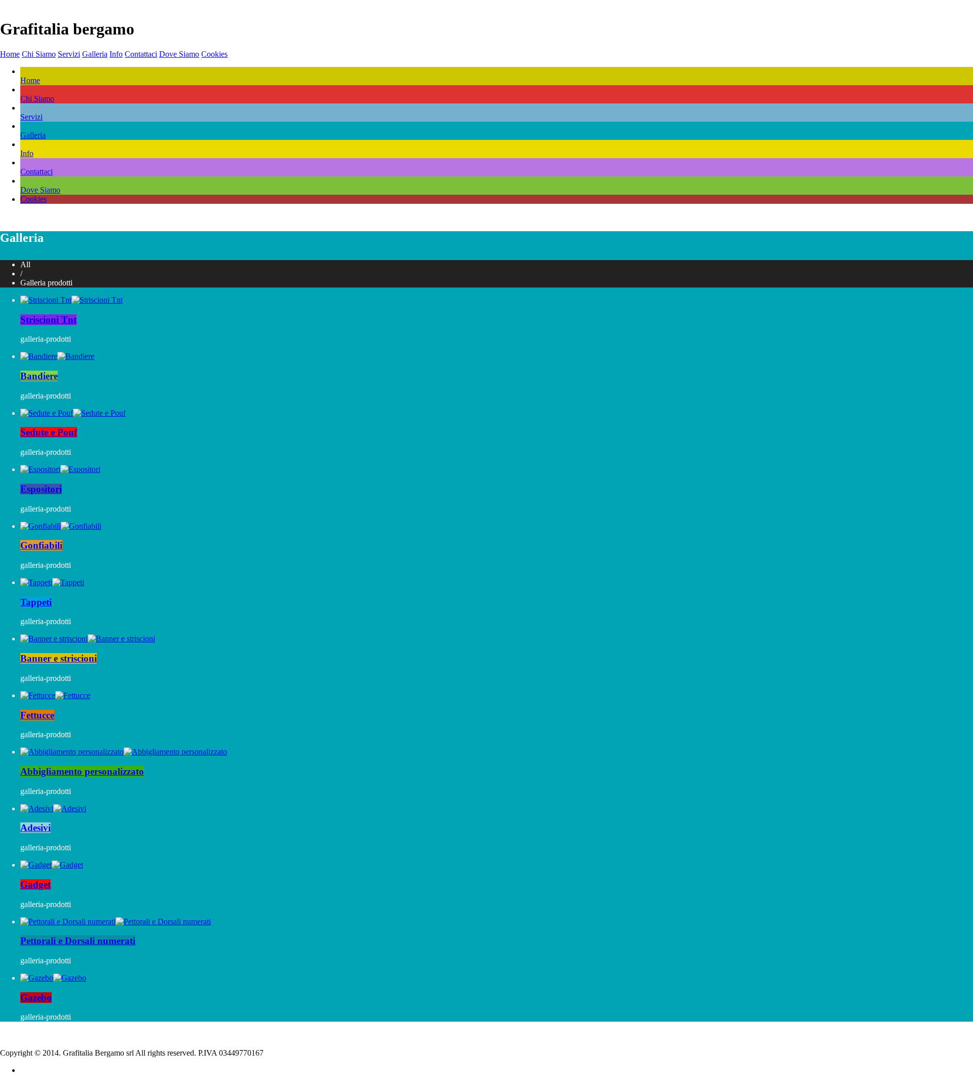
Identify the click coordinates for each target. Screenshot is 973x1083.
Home (10, 54)
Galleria (94, 54)
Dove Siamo (179, 54)
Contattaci (141, 54)
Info (116, 54)
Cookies (214, 54)
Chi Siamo (39, 54)
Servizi (69, 54)
